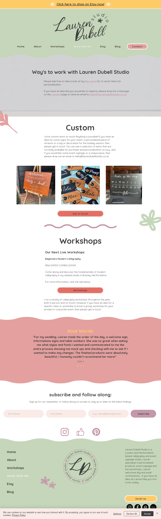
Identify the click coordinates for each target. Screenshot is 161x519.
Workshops (15, 468)
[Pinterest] (145, 507)
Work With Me (18, 476)
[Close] (157, 513)
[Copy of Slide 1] (77, 366)
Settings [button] (117, 513)
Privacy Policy (19, 515)
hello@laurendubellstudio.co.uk (108, 94)
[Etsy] (153, 507)
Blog (10, 492)
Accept (147, 513)
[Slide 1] (80, 365)
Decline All (131, 513)
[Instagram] (130, 507)
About (11, 460)
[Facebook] (137, 507)
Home (11, 452)
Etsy (10, 484)
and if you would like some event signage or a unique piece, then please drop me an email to (79, 153)
